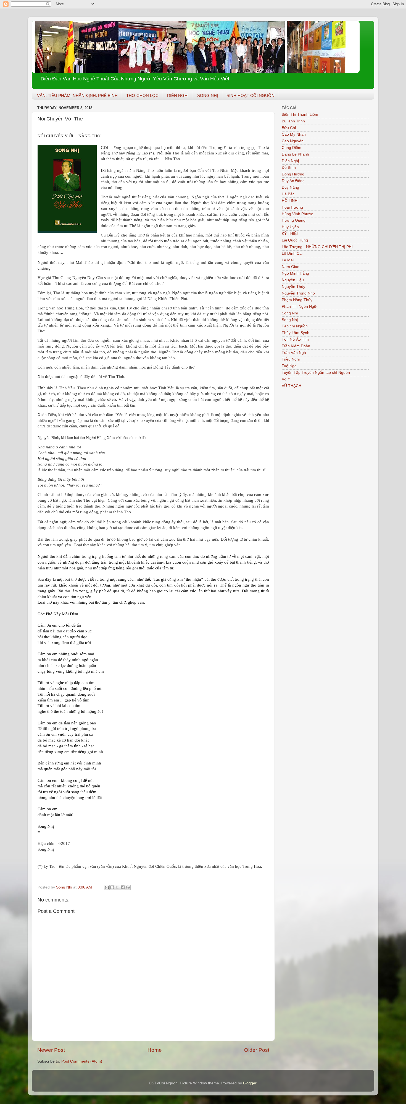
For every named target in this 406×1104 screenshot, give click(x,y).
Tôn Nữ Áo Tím (295, 339)
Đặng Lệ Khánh (295, 154)
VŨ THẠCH (291, 386)
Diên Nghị (290, 161)
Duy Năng (290, 187)
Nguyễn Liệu (293, 280)
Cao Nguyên (293, 141)
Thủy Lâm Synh (295, 333)
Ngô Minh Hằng (295, 273)
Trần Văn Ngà (294, 353)
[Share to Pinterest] (128, 887)
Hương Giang (293, 220)
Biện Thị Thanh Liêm (300, 114)
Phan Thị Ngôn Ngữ (299, 306)
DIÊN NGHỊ (178, 95)
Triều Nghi (291, 359)
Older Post (256, 1050)
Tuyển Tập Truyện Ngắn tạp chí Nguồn (316, 372)
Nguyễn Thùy (293, 287)
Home (154, 1050)
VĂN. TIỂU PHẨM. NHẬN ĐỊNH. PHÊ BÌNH (77, 95)
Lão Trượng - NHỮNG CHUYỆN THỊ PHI (317, 247)
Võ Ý (286, 379)
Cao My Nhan (294, 134)
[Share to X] (117, 887)
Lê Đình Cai (292, 253)
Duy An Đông (293, 181)
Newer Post (51, 1050)
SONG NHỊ (207, 95)
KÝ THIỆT (290, 234)
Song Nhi (290, 313)
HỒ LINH (289, 201)
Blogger (249, 1083)
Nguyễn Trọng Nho (298, 293)
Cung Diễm (291, 148)
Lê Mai (288, 260)
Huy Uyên (290, 227)
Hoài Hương (292, 207)
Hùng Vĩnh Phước (297, 214)
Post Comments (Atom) (81, 1061)
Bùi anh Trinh (293, 121)
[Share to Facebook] (122, 887)
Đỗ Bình (289, 167)
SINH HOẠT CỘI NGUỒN (250, 95)
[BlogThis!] (112, 887)
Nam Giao (290, 267)
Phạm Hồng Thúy (297, 300)
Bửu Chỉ (289, 128)
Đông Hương (293, 174)
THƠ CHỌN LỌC (142, 95)
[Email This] (107, 887)
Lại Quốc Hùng (295, 240)
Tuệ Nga (289, 366)
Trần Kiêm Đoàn (296, 346)
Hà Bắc (288, 194)
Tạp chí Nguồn (295, 326)
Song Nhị (290, 320)
